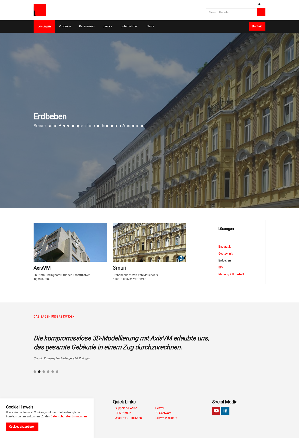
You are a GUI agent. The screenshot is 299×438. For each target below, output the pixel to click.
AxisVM (159, 408)
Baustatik (224, 246)
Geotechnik (225, 253)
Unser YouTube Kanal (128, 417)
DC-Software (163, 413)
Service (107, 26)
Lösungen (44, 26)
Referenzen (87, 26)
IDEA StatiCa (123, 413)
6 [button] (57, 371)
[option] (149, 345)
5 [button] (52, 371)
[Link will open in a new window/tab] (216, 411)
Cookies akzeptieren (22, 426)
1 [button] (35, 371)
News (150, 26)
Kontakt (257, 26)
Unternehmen (130, 26)
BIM (220, 267)
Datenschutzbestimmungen (69, 416)
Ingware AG (40, 10)
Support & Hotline (126, 408)
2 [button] (39, 371)
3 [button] (44, 371)
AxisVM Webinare (166, 417)
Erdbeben (224, 260)
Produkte (65, 26)
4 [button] (48, 371)
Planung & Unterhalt (231, 274)
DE (259, 3)
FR (264, 3)
